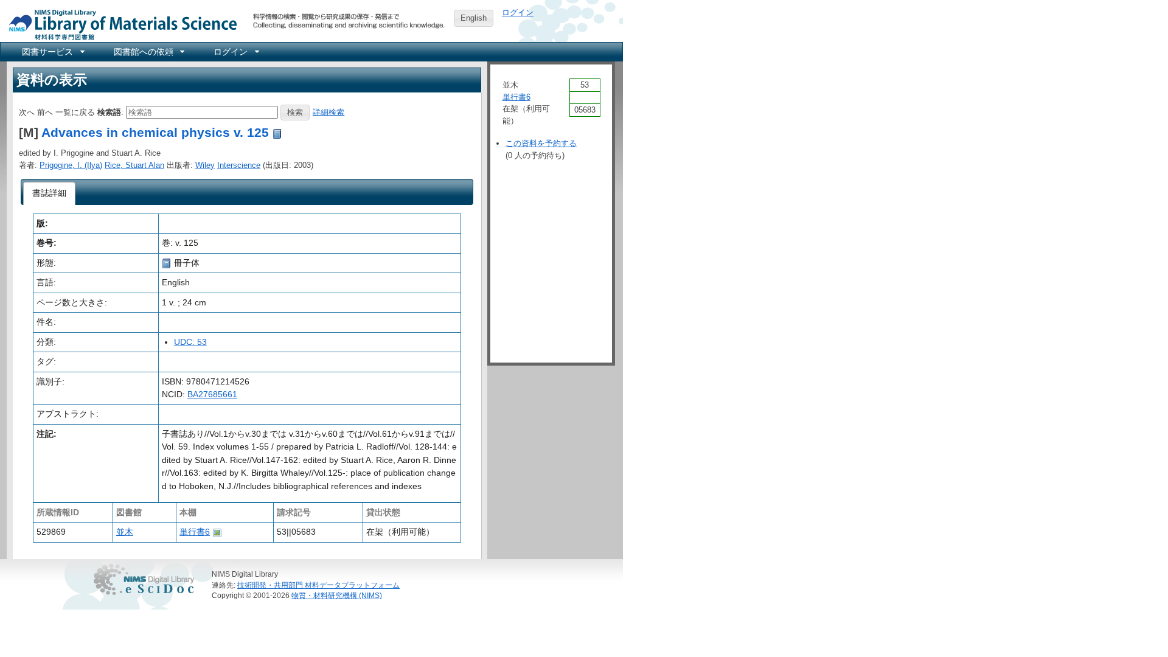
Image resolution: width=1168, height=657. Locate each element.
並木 (124, 532)
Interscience (238, 165)
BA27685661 (212, 394)
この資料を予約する (541, 143)
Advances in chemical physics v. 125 (155, 132)
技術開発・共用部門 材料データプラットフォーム (318, 585)
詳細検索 (328, 111)
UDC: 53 (190, 342)
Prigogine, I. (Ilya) (71, 165)
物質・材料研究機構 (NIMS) (336, 595)
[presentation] (49, 193)
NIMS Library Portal (119, 24)
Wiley (205, 165)
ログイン (518, 12)
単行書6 (194, 532)
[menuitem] (52, 52)
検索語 (109, 111)
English (474, 18)
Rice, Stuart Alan (134, 165)
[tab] (49, 193)
